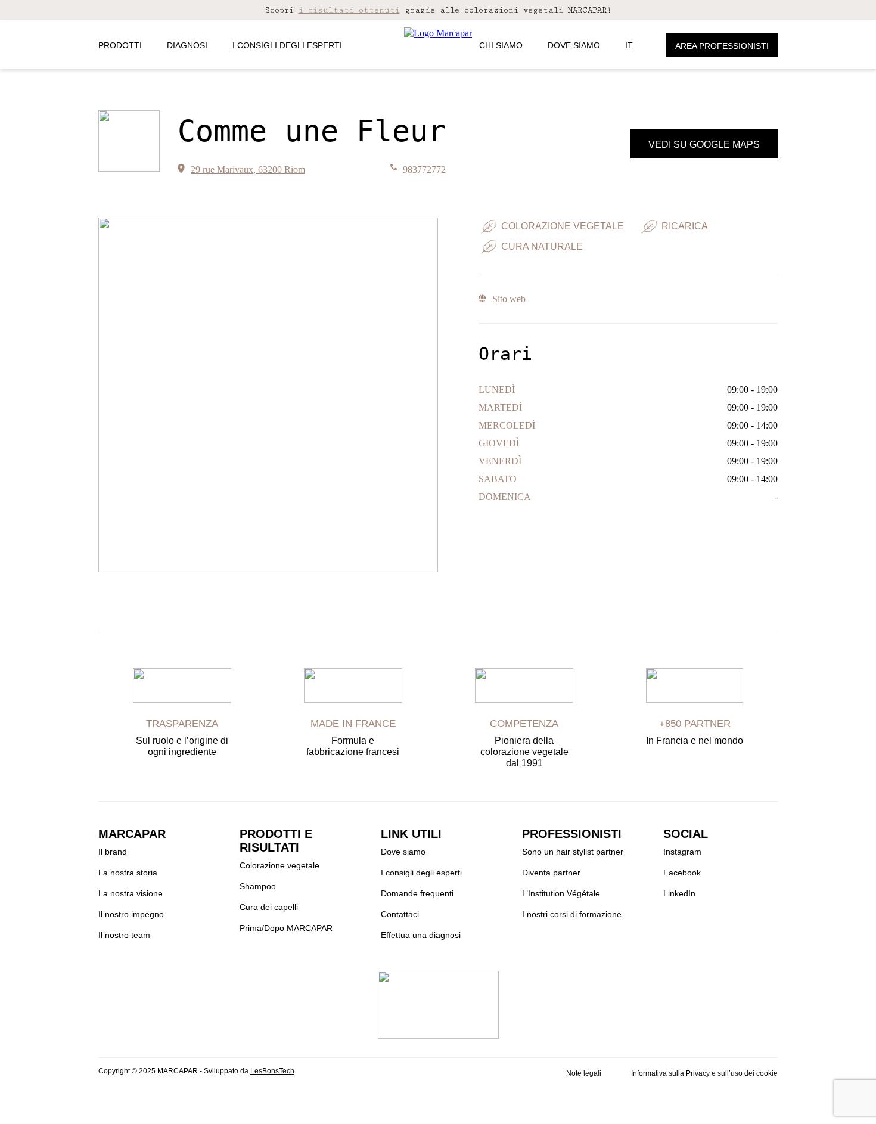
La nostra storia (127, 872)
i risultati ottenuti (349, 10)
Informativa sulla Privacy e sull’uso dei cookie (704, 1073)
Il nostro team (124, 935)
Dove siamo (574, 45)
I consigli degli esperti (287, 45)
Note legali (583, 1073)
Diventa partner (551, 872)
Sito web (508, 299)
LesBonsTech (272, 1071)
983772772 (424, 169)
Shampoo (258, 886)
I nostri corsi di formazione (572, 914)
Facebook (682, 872)
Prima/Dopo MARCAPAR (286, 928)
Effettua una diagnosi (421, 935)
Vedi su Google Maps (704, 144)
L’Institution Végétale (561, 893)
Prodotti (120, 45)
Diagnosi (187, 45)
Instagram (682, 851)
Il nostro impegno (131, 914)
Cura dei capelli (269, 907)
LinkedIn (679, 893)
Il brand (112, 851)
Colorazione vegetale (279, 865)
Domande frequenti (417, 893)
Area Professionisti (722, 46)
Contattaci (400, 914)
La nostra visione (130, 893)
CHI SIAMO (501, 45)
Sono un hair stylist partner (572, 851)
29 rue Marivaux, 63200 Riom (248, 169)
